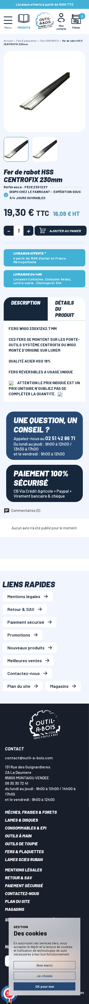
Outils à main (18, 835)
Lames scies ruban (24, 859)
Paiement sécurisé (25, 622)
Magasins (59, 686)
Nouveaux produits (25, 647)
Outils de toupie (21, 843)
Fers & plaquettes (24, 851)
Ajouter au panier (65, 231)
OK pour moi (44, 986)
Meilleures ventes (24, 660)
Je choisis (44, 976)
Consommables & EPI (25, 827)
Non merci (44, 965)
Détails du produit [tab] (64, 309)
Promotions (18, 635)
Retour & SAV (20, 609)
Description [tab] (25, 303)
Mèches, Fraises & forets (31, 812)
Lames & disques (21, 819)
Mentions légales (23, 596)
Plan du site (18, 686)
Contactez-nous (23, 673)
